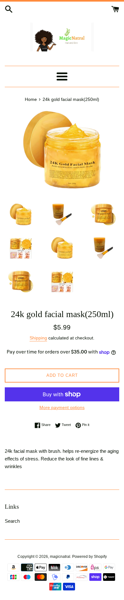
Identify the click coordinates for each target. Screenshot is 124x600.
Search (12, 521)
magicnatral (60, 556)
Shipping (38, 337)
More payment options (62, 407)
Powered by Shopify (89, 556)
